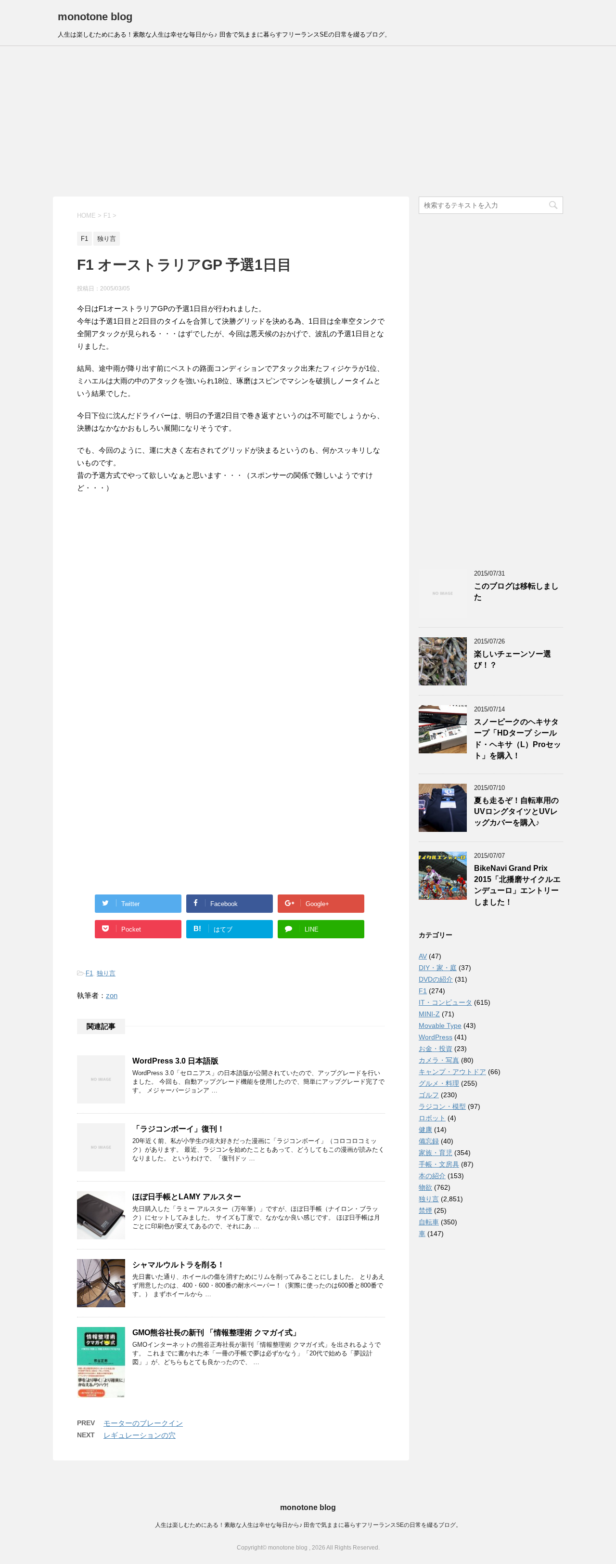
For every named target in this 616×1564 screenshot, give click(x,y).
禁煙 (425, 1210)
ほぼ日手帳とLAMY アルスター (186, 1197)
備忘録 (429, 1141)
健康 (425, 1129)
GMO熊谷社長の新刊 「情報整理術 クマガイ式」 (216, 1332)
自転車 (429, 1222)
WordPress (435, 1037)
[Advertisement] (308, 121)
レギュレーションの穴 (139, 1435)
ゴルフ (429, 1095)
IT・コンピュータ (445, 1002)
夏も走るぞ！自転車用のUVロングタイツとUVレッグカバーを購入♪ (516, 811)
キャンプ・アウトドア (452, 1072)
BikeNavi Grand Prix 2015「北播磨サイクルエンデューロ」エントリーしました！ (517, 885)
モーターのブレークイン (143, 1423)
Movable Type (440, 1025)
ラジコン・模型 (442, 1106)
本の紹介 (432, 1176)
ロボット (432, 1118)
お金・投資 (435, 1048)
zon (111, 995)
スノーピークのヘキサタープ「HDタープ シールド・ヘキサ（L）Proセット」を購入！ (517, 739)
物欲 (425, 1187)
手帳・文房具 (439, 1164)
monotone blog (95, 17)
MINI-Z (429, 1014)
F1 (89, 973)
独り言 (106, 973)
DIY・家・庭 (438, 968)
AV (423, 956)
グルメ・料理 (439, 1083)
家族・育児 (435, 1153)
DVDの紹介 (436, 979)
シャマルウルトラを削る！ (178, 1265)
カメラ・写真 (439, 1060)
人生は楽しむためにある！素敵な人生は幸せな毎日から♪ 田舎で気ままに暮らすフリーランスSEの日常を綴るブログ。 (308, 1525)
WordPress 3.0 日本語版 (175, 1061)
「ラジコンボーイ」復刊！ (178, 1129)
